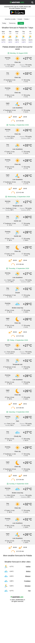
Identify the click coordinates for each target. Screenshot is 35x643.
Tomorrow (12, 23)
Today (4, 23)
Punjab (20, 19)
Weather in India (10, 19)
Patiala (26, 19)
